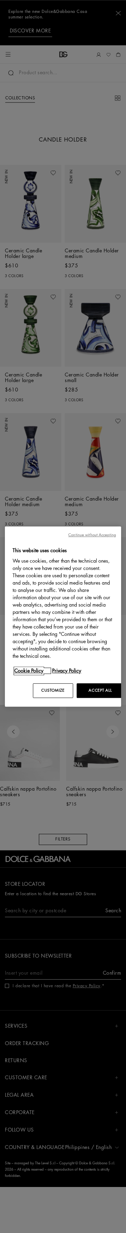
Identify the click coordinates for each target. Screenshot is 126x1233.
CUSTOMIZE (52, 690)
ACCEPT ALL (100, 690)
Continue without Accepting (92, 535)
